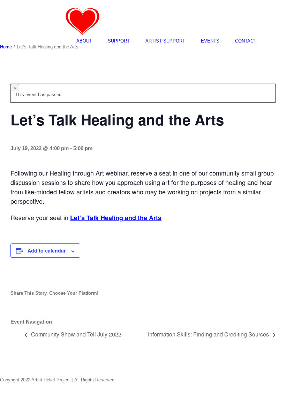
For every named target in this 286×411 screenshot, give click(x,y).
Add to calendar (47, 250)
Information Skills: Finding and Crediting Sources (208, 334)
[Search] (274, 41)
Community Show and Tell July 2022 (76, 334)
